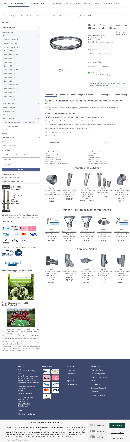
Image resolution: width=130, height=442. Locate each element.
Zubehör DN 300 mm (11, 96)
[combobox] (108, 54)
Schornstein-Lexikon (98, 395)
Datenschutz (71, 370)
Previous (48, 229)
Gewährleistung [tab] (120, 95)
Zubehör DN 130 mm (11, 66)
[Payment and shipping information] (6, 228)
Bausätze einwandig (11, 40)
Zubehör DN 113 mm (11, 58)
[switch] (92, 425)
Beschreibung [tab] (51, 95)
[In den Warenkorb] (46, 22)
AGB (68, 377)
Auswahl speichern (117, 433)
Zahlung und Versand (98, 388)
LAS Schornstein (8, 119)
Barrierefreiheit (72, 384)
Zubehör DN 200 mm (11, 85)
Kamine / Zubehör (8, 137)
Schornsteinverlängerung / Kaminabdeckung (18, 122)
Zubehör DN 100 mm (11, 55)
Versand (105, 66)
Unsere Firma (95, 384)
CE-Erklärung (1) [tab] (103, 95)
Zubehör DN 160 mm (11, 77)
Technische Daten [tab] (67, 95)
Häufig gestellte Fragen (99, 377)
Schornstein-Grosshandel (26, 414)
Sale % (4, 141)
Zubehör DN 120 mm (11, 62)
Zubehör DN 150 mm (11, 73)
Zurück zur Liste (8, 16)
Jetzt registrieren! (14, 177)
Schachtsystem (8, 115)
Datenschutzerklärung (13, 440)
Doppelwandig (8, 32)
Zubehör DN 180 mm (11, 81)
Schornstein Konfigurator (10, 126)
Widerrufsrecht (72, 374)
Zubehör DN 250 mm (11, 92)
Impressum (70, 381)
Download (94, 392)
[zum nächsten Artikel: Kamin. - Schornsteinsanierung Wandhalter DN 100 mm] (126, 16)
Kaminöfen (5, 130)
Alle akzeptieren (117, 425)
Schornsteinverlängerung (12, 47)
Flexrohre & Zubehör (11, 43)
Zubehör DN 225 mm (11, 88)
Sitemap (94, 381)
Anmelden (20, 170)
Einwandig (6, 36)
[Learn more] (122, 33)
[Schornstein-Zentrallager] (5, 3)
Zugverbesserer (8, 111)
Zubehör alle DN (9, 100)
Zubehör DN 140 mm (11, 70)
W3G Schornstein (9, 104)
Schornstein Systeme (9, 28)
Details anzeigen (117, 438)
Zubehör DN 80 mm (10, 51)
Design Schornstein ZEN (11, 107)
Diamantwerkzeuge (8, 145)
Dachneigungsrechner (98, 374)
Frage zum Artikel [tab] (85, 95)
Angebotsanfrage (97, 370)
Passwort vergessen (8, 174)
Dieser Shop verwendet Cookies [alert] (45, 422)
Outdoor (4, 134)
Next (125, 229)
